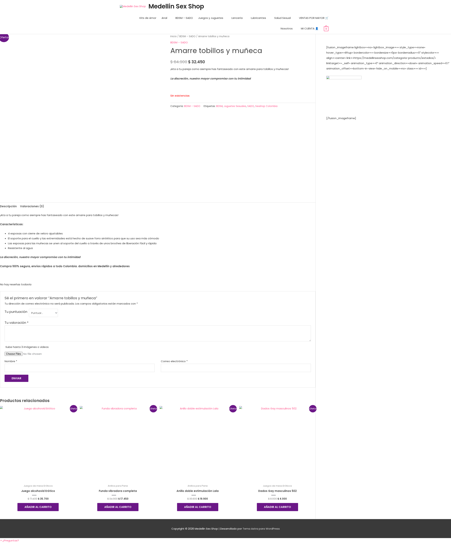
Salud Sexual (282, 18)
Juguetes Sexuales (235, 106)
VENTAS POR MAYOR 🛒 (314, 18)
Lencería (237, 18)
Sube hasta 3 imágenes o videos (27, 347)
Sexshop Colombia (266, 106)
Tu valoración (17, 322)
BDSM (219, 106)
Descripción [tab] (8, 206)
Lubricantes (258, 18)
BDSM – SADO (184, 18)
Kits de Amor (148, 18)
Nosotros (287, 28)
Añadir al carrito (38, 507)
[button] (9, 540)
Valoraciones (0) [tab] (32, 206)
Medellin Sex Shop (176, 6)
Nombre (11, 361)
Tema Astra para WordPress (261, 528)
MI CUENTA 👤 (310, 28)
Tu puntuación (16, 311)
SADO (250, 106)
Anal (164, 18)
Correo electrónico (174, 361)
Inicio (173, 36)
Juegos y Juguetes (210, 18)
